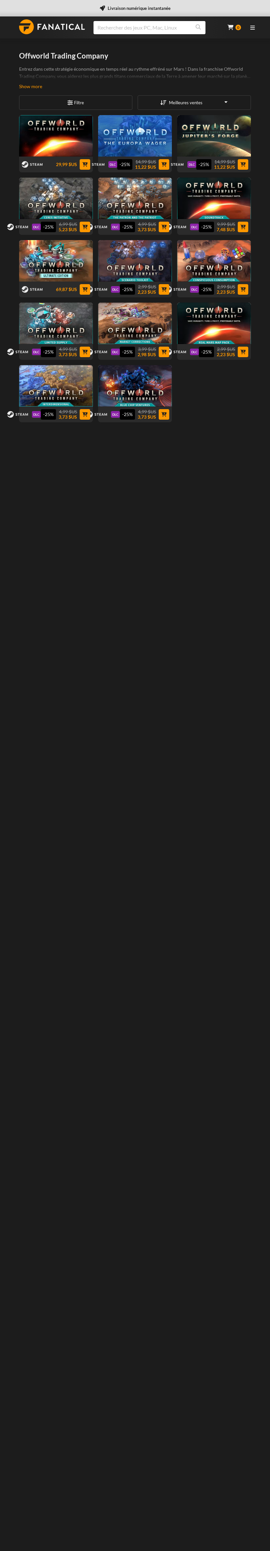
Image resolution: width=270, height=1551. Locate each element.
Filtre (79, 102)
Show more (30, 86)
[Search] (198, 27)
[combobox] (156, 27)
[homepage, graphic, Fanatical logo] (52, 27)
